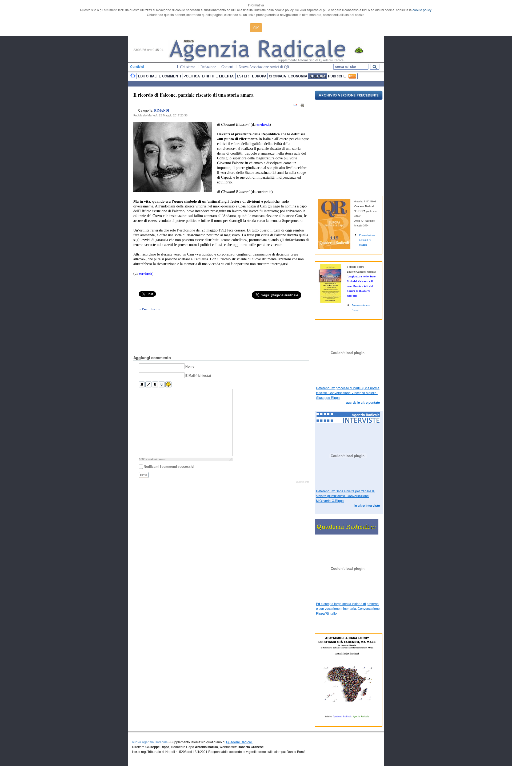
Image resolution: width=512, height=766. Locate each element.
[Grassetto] (142, 385)
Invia (143, 475)
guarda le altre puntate (363, 402)
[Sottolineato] (155, 385)
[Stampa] (302, 106)
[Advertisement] (221, 321)
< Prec (143, 309)
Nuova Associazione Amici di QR (264, 67)
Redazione (208, 67)
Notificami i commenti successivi (169, 467)
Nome (189, 366)
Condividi (137, 66)
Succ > (155, 309)
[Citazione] (162, 385)
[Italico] (148, 385)
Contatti (227, 67)
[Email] (295, 106)
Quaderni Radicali (239, 742)
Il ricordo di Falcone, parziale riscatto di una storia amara (193, 94)
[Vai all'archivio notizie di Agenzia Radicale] (349, 98)
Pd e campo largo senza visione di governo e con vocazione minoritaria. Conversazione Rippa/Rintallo (348, 608)
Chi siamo (187, 67)
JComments (302, 482)
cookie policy (422, 9)
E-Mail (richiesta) (198, 376)
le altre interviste (367, 505)
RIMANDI (161, 110)
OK (256, 27)
